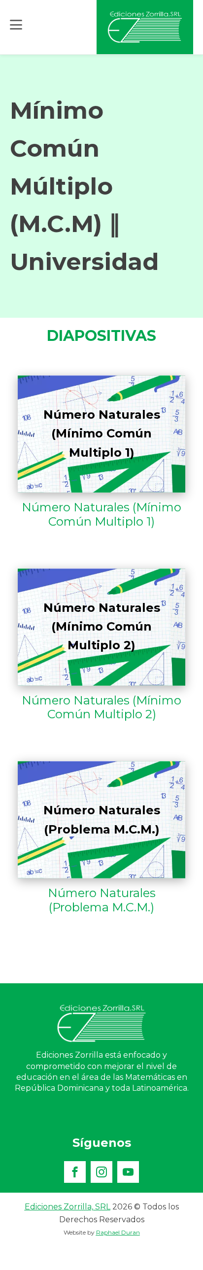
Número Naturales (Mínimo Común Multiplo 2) (101, 708)
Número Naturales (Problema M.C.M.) (102, 900)
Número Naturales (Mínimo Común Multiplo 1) (101, 515)
